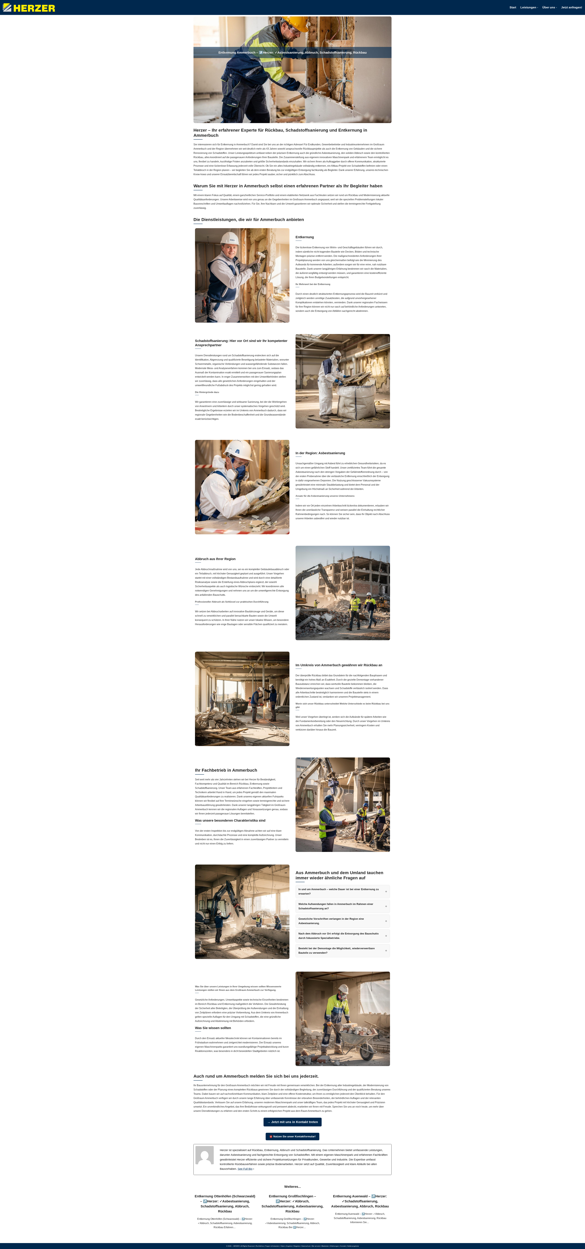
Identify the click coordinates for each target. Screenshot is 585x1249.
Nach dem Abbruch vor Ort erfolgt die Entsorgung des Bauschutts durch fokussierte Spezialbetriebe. (338, 936)
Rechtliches (260, 1246)
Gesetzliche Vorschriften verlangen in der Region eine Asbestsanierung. (331, 921)
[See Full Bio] (253, 1169)
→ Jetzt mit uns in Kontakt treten (292, 1122)
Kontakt (343, 1246)
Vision (283, 1246)
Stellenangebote (353, 1246)
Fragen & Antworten (272, 1246)
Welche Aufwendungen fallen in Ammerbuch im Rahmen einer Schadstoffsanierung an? (335, 906)
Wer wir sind (316, 1246)
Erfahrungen (334, 1246)
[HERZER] (29, 7)
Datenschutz (305, 1246)
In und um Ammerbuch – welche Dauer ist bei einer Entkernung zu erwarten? (338, 891)
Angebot (289, 1246)
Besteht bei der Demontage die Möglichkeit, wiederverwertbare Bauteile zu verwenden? (336, 950)
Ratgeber (297, 1246)
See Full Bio (245, 1168)
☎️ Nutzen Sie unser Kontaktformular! (292, 1136)
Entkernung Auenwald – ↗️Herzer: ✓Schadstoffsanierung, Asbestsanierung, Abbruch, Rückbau (360, 1201)
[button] (537, 7)
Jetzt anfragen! (571, 7)
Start (513, 7)
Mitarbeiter (325, 1246)
